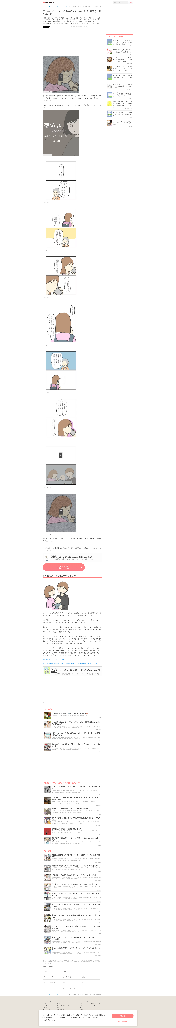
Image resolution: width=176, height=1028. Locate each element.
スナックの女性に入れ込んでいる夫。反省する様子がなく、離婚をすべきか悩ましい (122, 94)
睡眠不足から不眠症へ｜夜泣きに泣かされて (66, 829)
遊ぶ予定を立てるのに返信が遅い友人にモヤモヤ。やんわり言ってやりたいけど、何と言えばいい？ (122, 42)
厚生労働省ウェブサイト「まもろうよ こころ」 (58, 659)
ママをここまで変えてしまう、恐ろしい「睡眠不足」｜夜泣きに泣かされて (76, 788)
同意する (122, 1016)
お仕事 (93, 1005)
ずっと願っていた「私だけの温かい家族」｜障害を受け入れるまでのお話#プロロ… (75, 671)
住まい (93, 1007)
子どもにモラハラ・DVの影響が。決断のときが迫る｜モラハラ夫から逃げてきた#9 (76, 927)
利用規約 (59, 1007)
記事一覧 (45, 1007)
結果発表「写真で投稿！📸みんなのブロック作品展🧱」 (70, 714)
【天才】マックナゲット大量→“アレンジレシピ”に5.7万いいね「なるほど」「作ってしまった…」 (122, 59)
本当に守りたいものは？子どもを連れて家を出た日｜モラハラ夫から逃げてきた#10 (76, 938)
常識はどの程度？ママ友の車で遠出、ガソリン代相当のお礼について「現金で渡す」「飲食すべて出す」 (122, 50)
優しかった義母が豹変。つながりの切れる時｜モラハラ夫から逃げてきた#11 (76, 949)
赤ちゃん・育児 (84, 1009)
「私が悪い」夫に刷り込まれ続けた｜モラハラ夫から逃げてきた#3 (74, 875)
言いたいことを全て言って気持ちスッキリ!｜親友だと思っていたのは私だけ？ (122, 86)
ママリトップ (46, 1003)
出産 (81, 1007)
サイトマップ (46, 1005)
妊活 (81, 1003)
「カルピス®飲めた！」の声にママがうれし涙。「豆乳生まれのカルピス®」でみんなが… (76, 723)
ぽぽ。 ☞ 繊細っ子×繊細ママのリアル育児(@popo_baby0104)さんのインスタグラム (70, 663)
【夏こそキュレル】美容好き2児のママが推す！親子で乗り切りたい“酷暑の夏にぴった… (76, 734)
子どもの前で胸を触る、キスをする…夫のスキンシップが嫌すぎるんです (122, 122)
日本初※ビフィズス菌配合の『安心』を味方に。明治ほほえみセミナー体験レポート (76, 745)
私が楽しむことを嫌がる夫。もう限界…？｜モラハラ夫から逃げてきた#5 (76, 884)
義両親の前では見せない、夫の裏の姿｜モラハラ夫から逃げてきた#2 (75, 866)
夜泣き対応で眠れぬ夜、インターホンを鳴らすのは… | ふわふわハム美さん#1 (76, 839)
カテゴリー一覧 (46, 1009)
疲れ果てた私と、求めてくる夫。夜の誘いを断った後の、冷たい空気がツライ (122, 77)
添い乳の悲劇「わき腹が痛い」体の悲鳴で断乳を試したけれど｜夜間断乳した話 (76, 819)
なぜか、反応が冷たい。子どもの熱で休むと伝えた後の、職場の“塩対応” (122, 114)
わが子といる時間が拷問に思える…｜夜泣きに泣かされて (71, 809)
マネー (93, 1009)
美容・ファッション (96, 1003)
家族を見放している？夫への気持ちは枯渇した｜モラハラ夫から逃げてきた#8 (76, 916)
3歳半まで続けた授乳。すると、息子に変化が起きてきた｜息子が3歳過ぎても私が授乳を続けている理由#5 (122, 104)
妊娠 (81, 1005)
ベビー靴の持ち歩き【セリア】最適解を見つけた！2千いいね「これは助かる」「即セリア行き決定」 (122, 68)
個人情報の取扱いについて (63, 1005)
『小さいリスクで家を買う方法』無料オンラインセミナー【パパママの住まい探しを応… (76, 798)
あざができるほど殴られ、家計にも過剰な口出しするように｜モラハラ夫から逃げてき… (76, 905)
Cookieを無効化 (122, 1021)
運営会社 (59, 1003)
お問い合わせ (60, 1009)
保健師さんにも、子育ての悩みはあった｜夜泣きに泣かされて (71, 557)
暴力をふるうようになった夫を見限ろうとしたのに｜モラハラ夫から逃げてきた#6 (76, 894)
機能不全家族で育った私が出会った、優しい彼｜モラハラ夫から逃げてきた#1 (76, 856)
